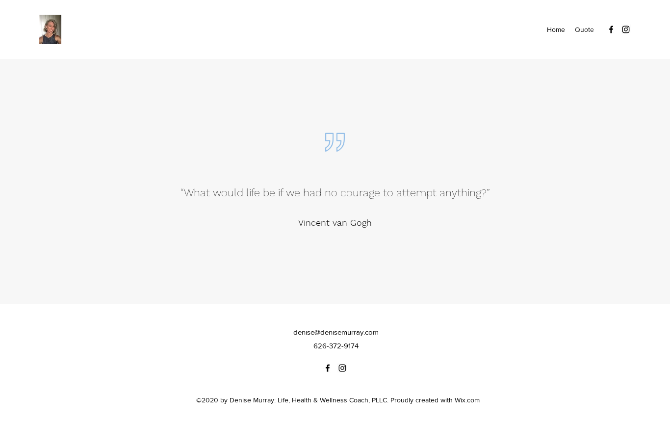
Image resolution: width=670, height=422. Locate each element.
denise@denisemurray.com (336, 332)
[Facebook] (611, 29)
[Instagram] (626, 29)
